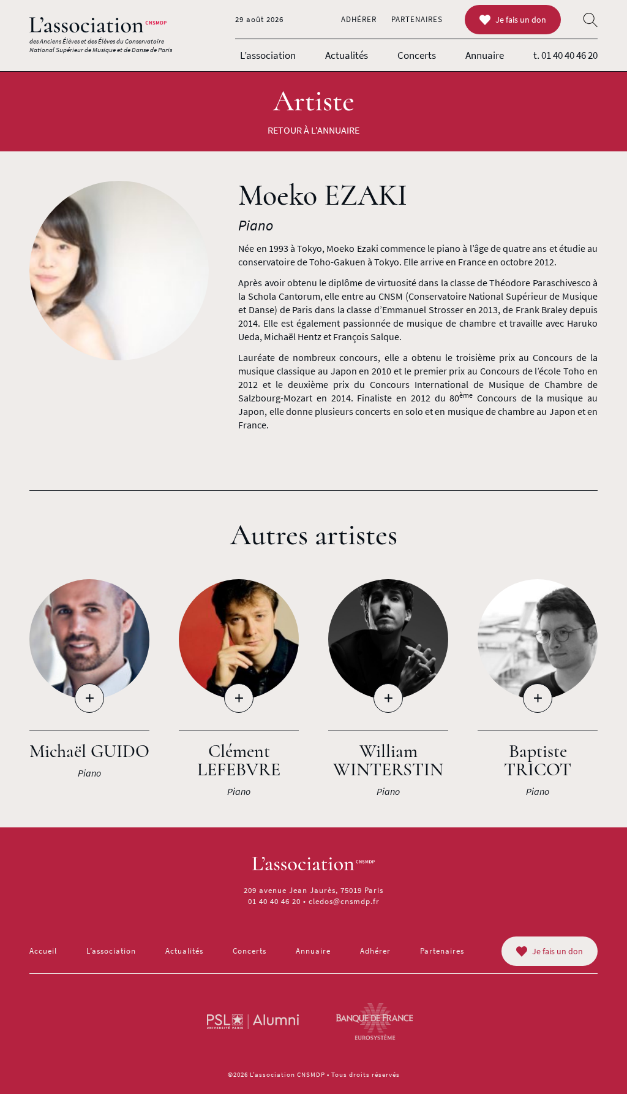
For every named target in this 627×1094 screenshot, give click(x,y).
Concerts (416, 55)
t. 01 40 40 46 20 (565, 55)
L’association (268, 55)
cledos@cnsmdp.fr (344, 901)
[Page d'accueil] (98, 24)
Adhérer (359, 19)
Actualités (346, 55)
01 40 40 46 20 (274, 901)
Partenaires (417, 19)
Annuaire (484, 55)
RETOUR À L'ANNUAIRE (313, 130)
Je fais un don (520, 19)
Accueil (43, 951)
